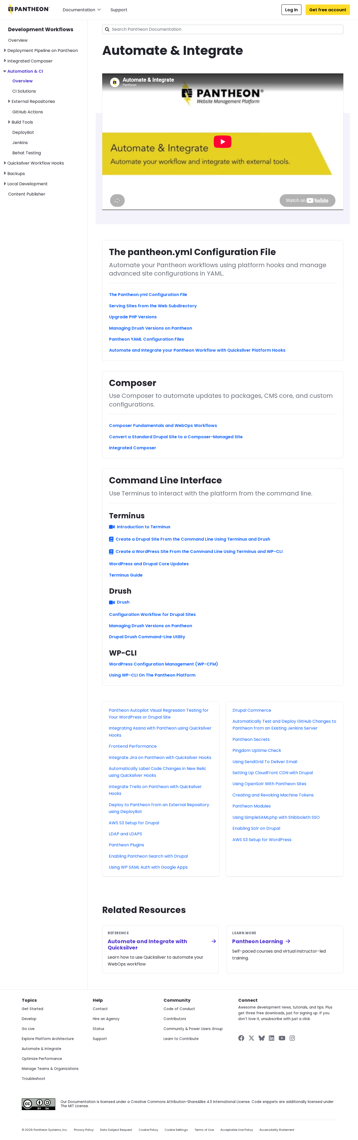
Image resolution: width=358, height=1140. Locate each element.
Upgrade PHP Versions (133, 317)
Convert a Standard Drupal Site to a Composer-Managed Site (176, 437)
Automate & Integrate (41, 1048)
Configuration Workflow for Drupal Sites (152, 614)
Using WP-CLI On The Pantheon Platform (152, 675)
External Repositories (33, 101)
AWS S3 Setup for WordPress (261, 840)
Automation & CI (25, 71)
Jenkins (20, 143)
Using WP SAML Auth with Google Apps (148, 867)
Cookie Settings (176, 1130)
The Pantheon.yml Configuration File (148, 295)
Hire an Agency (106, 1018)
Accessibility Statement (276, 1130)
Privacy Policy (84, 1130)
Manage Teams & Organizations (50, 1068)
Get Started (32, 1008)
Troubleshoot (33, 1078)
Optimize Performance (42, 1058)
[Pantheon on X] (251, 1038)
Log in (291, 10)
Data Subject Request (116, 1130)
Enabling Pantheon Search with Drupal (148, 856)
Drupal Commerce (251, 710)
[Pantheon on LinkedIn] (272, 1038)
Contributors (175, 1018)
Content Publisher (26, 194)
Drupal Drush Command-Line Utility (147, 637)
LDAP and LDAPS (125, 834)
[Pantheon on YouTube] (282, 1038)
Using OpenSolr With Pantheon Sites (269, 784)
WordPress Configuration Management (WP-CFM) (163, 664)
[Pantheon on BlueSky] (262, 1038)
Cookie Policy (148, 1130)
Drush (123, 602)
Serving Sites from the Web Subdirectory (153, 306)
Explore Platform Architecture (48, 1038)
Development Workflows (40, 29)
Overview (18, 40)
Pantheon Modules (251, 806)
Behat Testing (26, 153)
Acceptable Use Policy (236, 1130)
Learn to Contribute (181, 1038)
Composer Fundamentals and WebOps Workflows (163, 426)
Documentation (79, 9)
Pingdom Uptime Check (256, 750)
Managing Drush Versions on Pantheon (150, 328)
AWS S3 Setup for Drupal (134, 823)
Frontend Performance (133, 746)
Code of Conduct (179, 1008)
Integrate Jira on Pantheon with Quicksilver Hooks (160, 757)
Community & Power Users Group (193, 1028)
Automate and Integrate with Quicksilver (147, 944)
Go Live (28, 1028)
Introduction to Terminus (143, 527)
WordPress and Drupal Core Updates (149, 564)
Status (98, 1028)
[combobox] (222, 29)
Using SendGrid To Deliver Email (264, 762)
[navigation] (47, 108)
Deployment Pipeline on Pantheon (42, 51)
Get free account (327, 10)
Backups (16, 174)
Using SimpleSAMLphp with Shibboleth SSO (276, 817)
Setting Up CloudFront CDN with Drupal (272, 773)
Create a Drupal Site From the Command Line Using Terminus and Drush (193, 539)
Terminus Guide (126, 575)
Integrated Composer (30, 61)
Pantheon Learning (257, 941)
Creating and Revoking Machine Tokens (273, 795)
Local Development (27, 184)
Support (119, 9)
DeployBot (23, 132)
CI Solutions (24, 91)
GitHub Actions (27, 112)
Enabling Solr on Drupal (256, 828)
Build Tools (22, 122)
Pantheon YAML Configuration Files (146, 339)
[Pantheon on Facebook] (241, 1038)
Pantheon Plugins (126, 845)
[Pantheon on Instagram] (292, 1038)
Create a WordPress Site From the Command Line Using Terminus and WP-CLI (199, 551)
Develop (29, 1018)
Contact (100, 1008)
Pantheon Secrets (251, 739)
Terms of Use (204, 1130)
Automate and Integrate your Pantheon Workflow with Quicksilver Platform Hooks (197, 350)
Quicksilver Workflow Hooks (35, 163)
